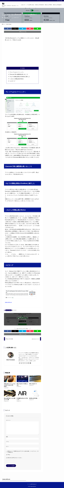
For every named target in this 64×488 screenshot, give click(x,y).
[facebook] (58, 0)
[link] (19, 363)
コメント (8, 420)
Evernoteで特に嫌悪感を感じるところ (19, 74)
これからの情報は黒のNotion (17, 79)
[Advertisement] (22, 54)
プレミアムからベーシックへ (17, 72)
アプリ (12, 17)
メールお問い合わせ (32, 484)
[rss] (61, 0)
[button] (7, 29)
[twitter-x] (59, 0)
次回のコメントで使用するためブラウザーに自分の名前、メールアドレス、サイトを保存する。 (23, 452)
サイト (7, 446)
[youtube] (30, 363)
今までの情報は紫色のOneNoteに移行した (20, 76)
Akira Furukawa (10, 359)
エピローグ (12, 81)
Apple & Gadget (6, 17)
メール (7, 441)
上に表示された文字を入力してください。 (14, 457)
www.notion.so (8, 302)
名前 (7, 436)
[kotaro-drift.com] (3, 3)
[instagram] (28, 363)
